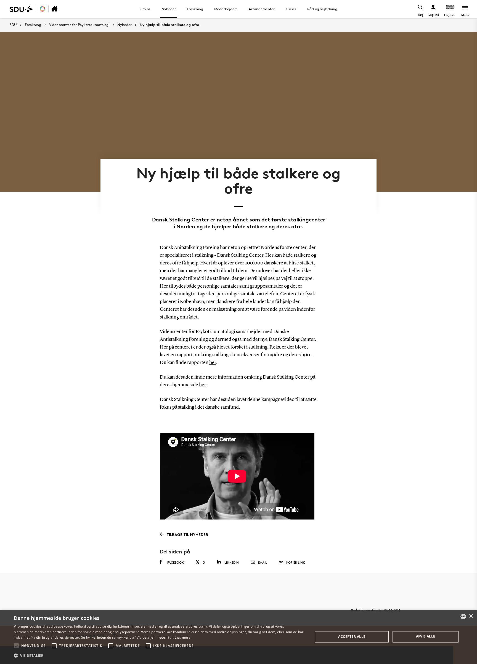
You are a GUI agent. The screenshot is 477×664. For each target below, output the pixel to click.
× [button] (471, 616)
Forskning (195, 9)
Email (262, 562)
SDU (13, 24)
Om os (145, 9)
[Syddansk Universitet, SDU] (21, 9)
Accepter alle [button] (351, 636)
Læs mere (182, 637)
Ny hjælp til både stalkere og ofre (169, 25)
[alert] (238, 637)
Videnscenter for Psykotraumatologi (79, 25)
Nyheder (168, 9)
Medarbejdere (226, 9)
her (212, 362)
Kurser (291, 9)
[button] (16, 645)
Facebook (175, 562)
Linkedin (231, 562)
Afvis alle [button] (425, 636)
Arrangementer (262, 9)
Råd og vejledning (322, 9)
